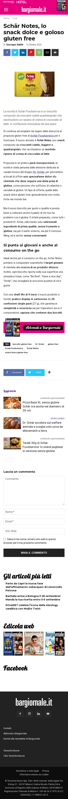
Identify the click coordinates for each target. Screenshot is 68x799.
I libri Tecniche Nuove (14, 756)
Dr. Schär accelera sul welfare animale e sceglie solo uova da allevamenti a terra (43, 426)
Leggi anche (9, 391)
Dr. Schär (39, 344)
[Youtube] (47, 713)
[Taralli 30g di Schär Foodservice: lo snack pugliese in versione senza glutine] (12, 443)
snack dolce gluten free (16, 352)
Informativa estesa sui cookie (34, 774)
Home (6, 18)
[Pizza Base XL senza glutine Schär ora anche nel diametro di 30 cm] (12, 403)
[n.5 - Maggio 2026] (55, 644)
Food (15, 18)
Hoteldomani (21, 2)
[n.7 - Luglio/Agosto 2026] (12, 327)
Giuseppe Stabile (14, 44)
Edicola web (18, 626)
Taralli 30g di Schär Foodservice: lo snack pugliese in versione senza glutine (43, 447)
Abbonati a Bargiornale (43, 327)
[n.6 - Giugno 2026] (34, 644)
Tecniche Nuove (11, 750)
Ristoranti (8, 2)
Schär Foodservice (14, 348)
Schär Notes (33, 348)
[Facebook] (20, 713)
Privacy (45, 771)
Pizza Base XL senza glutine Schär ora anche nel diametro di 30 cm (43, 406)
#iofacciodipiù (58, 418)
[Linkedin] (38, 713)
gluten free (53, 344)
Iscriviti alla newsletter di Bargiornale (21, 738)
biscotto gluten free (22, 344)
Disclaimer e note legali (27, 771)
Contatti (7, 728)
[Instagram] (29, 713)
